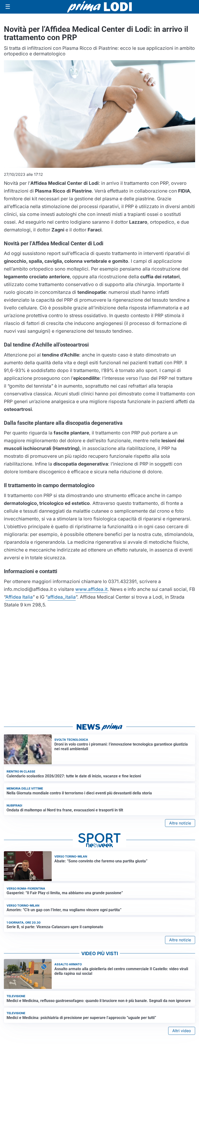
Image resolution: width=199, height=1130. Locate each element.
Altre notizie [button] (180, 823)
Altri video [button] (181, 1030)
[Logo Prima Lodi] (99, 7)
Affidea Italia (19, 597)
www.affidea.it (91, 589)
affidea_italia (62, 597)
